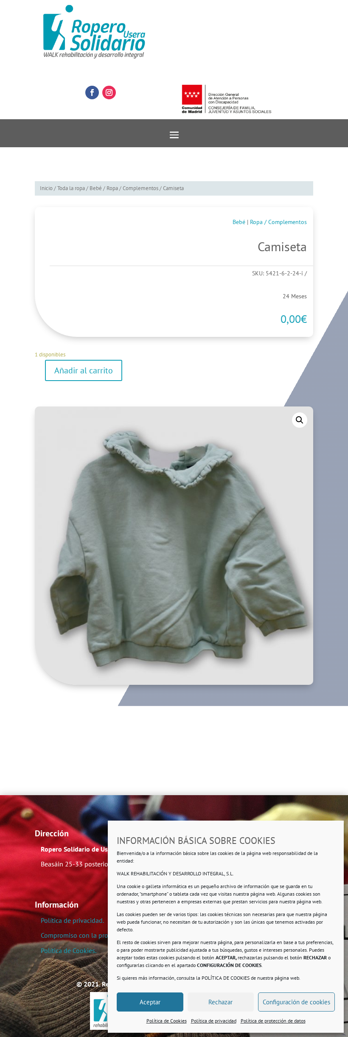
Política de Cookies (166, 1020)
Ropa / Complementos (132, 188)
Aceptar (150, 1002)
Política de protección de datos (273, 1020)
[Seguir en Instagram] (109, 92)
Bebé (96, 188)
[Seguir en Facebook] (92, 92)
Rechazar (220, 1002)
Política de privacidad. (72, 920)
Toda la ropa (71, 188)
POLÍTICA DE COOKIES (226, 978)
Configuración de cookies (296, 1002)
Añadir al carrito (83, 370)
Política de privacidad (213, 1020)
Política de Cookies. (68, 950)
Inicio (46, 188)
